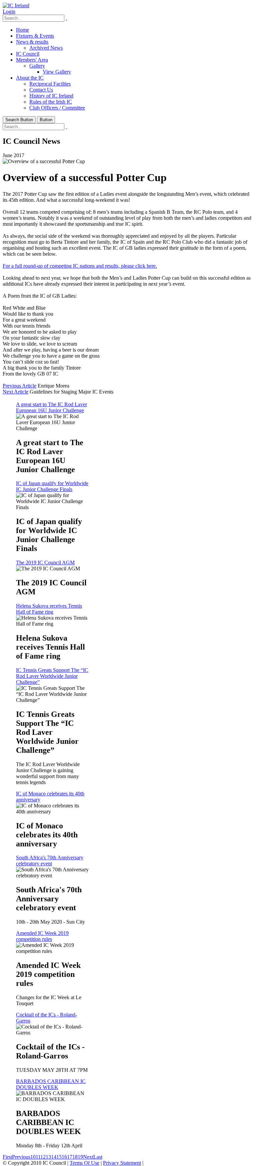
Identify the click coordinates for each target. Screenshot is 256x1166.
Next (88, 1157)
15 (59, 1157)
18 (75, 1157)
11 (38, 1157)
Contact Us (41, 90)
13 (48, 1157)
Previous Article (19, 386)
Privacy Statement (122, 1163)
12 (43, 1157)
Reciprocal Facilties (50, 84)
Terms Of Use (84, 1163)
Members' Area (32, 60)
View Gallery (57, 72)
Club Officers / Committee (57, 108)
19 (80, 1157)
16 (64, 1157)
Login (9, 11)
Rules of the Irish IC (50, 102)
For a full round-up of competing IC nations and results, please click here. (80, 266)
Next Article (15, 392)
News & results (32, 42)
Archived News (46, 48)
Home (22, 30)
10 (33, 1157)
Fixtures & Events (35, 36)
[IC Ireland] (16, 5)
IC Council (27, 54)
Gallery (37, 66)
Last (97, 1157)
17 (69, 1157)
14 (53, 1157)
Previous (21, 1157)
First (7, 1157)
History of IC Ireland (51, 96)
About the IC (30, 78)
